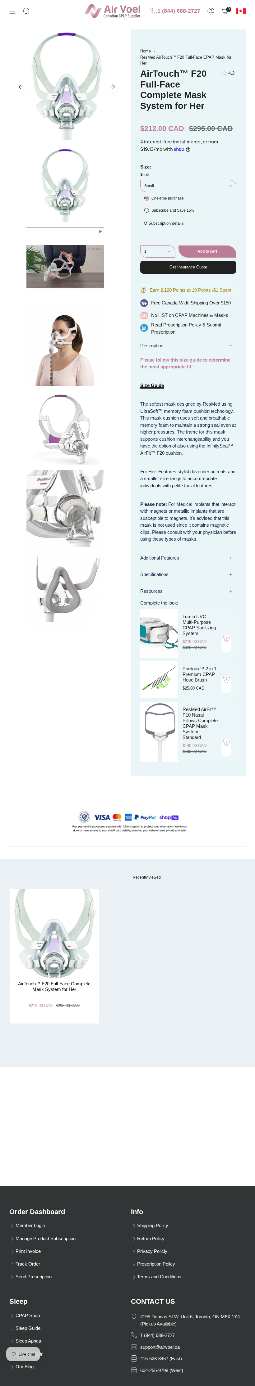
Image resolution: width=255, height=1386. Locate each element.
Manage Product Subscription (46, 1238)
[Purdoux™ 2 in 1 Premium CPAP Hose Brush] (159, 679)
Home (145, 51)
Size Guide (152, 385)
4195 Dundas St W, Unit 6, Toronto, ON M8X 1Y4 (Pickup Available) (190, 1320)
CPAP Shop (28, 1315)
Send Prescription (34, 1276)
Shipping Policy (152, 1225)
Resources (151, 591)
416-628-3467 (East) (161, 1358)
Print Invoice (28, 1251)
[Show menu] (12, 11)
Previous (21, 87)
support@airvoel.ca (160, 1347)
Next (112, 87)
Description (151, 345)
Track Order (28, 1264)
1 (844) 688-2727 (178, 11)
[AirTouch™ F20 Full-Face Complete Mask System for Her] (54, 933)
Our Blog (25, 1366)
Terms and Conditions (159, 1276)
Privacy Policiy (152, 1251)
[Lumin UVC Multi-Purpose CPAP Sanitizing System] (159, 633)
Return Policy (151, 1238)
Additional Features (159, 557)
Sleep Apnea (28, 1340)
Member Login (30, 1225)
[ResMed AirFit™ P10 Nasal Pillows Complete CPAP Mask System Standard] (159, 732)
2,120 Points (173, 290)
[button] (26, 11)
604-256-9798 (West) (161, 1370)
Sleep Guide (28, 1328)
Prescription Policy (182, 324)
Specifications (154, 574)
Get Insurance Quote (188, 267)
